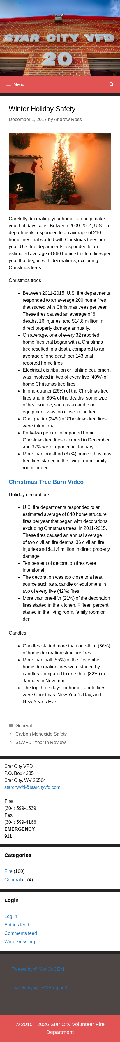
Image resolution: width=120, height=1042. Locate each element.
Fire (8, 871)
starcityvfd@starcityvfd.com (32, 787)
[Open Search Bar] (111, 84)
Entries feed (16, 924)
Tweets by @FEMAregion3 (39, 987)
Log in (10, 916)
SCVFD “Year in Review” (41, 742)
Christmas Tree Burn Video (46, 482)
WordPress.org (19, 941)
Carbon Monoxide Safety (41, 734)
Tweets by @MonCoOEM (38, 969)
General (23, 725)
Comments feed (20, 933)
